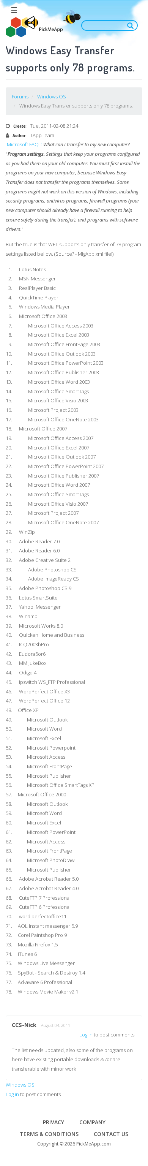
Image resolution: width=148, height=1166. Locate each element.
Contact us (111, 1134)
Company (92, 1122)
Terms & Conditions (49, 1134)
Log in (86, 1034)
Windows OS (51, 96)
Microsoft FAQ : (24, 144)
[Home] (34, 27)
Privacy (53, 1122)
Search (132, 25)
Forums (20, 96)
